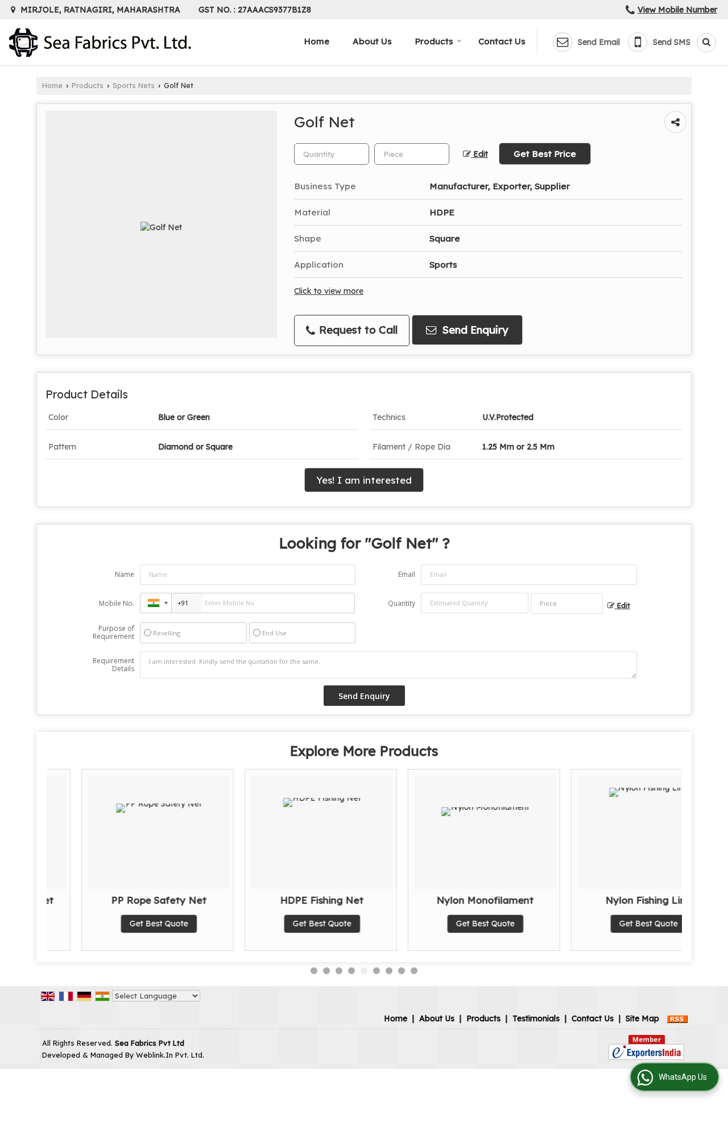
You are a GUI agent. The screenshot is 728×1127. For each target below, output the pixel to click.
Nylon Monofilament (450, 900)
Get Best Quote (124, 923)
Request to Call (357, 329)
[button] (677, 10)
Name (124, 574)
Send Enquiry (473, 329)
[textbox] (411, 154)
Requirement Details (113, 665)
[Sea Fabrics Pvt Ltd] (100, 42)
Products (434, 41)
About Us (372, 41)
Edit (479, 154)
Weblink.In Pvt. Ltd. (170, 1054)
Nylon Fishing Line (614, 900)
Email (406, 574)
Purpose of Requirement (113, 633)
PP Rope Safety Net (124, 900)
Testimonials (536, 1018)
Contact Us (502, 41)
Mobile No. (116, 603)
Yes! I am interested (364, 480)
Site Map (642, 1018)
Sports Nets (134, 85)
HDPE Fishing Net (287, 900)
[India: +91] (156, 603)
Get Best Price (545, 153)
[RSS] (677, 1018)
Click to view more (328, 291)
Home (316, 41)
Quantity (401, 603)
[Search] (702, 42)
